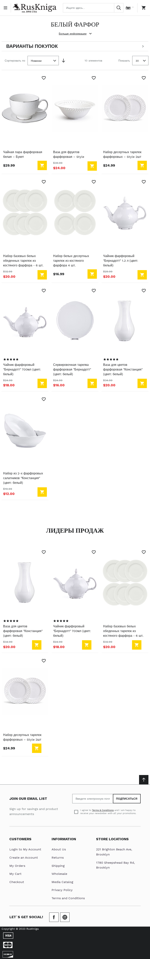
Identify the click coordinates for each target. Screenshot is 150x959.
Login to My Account (25, 849)
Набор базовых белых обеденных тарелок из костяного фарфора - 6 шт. (23, 260)
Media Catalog (62, 882)
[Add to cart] (42, 165)
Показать (124, 60)
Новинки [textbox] (36, 60)
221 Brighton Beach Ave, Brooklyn (114, 851)
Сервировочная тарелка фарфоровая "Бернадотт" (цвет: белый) (72, 369)
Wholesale (59, 874)
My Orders (17, 866)
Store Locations (112, 839)
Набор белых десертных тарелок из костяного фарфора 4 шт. (71, 260)
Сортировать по (15, 60)
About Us (59, 849)
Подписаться (127, 798)
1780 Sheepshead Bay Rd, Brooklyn (115, 865)
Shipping (58, 866)
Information (64, 839)
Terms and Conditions (68, 898)
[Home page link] (34, 8)
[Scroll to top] (143, 779)
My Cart (15, 874)
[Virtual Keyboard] (128, 8)
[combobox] (93, 8)
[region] (11, 359)
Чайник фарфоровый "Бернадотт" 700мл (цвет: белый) (22, 369)
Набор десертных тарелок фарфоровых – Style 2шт (122, 154)
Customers (20, 839)
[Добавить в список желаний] (43, 78)
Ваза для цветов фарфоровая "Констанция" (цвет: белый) (123, 369)
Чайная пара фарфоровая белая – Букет (22, 154)
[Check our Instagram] (65, 917)
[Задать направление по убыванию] (63, 60)
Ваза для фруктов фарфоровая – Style (68, 154)
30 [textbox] (137, 60)
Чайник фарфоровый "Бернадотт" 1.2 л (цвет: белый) (120, 260)
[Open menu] (6, 8)
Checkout (16, 882)
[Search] (118, 7)
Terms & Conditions (103, 810)
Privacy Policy (62, 890)
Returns (58, 857)
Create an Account (23, 857)
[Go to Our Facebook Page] (54, 917)
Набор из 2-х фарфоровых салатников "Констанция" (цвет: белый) (23, 478)
